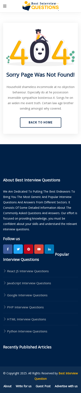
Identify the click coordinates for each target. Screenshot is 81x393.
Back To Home (41, 122)
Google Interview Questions (27, 295)
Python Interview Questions (26, 331)
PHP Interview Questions (25, 307)
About (8, 386)
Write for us (24, 386)
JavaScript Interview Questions (28, 283)
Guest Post (43, 386)
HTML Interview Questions (26, 319)
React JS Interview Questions (27, 271)
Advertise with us (66, 386)
